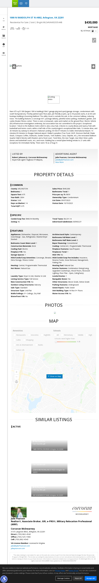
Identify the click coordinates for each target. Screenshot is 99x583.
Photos (4, 38)
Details (4, 29)
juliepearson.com (18, 548)
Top (4, 20)
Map (4, 46)
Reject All (78, 578)
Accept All (91, 578)
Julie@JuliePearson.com (64, 160)
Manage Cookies (63, 578)
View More (59, 162)
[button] (4, 579)
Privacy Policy (60, 570)
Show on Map (55, 376)
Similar (4, 55)
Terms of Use (73, 570)
